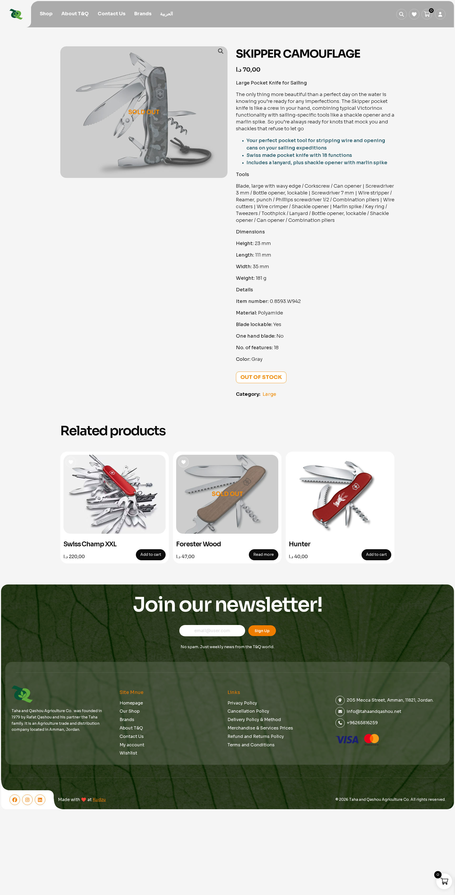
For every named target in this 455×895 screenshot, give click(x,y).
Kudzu (99, 799)
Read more (263, 554)
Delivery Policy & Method (254, 719)
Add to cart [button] (150, 554)
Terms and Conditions (251, 745)
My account (132, 745)
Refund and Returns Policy (256, 736)
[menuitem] (166, 13)
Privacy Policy (242, 703)
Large (269, 394)
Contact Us (111, 14)
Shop (46, 14)
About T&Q (75, 14)
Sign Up (262, 630)
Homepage (131, 703)
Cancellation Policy (248, 711)
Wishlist (128, 753)
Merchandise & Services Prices (260, 728)
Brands (142, 14)
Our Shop (130, 711)
